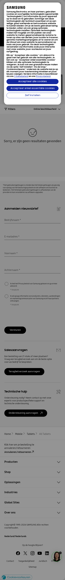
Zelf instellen (32, 95)
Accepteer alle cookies (32, 81)
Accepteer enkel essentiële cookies (32, 88)
